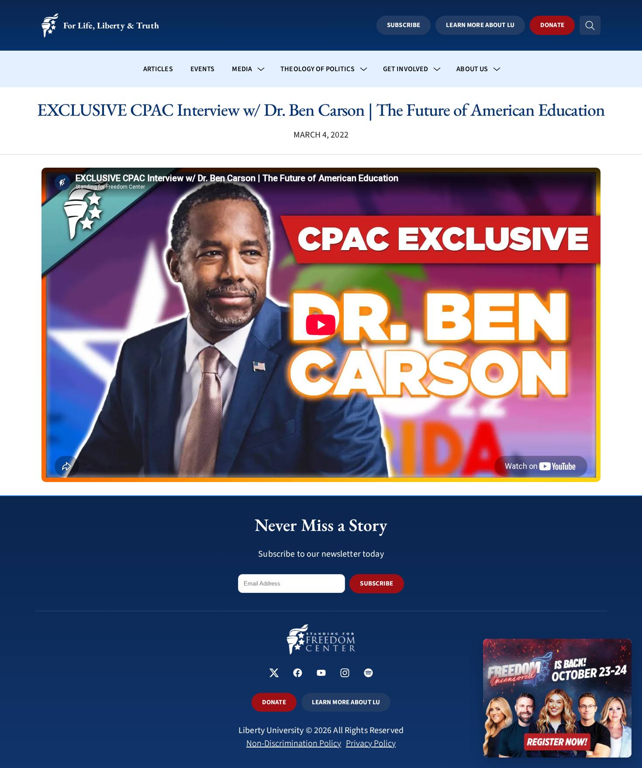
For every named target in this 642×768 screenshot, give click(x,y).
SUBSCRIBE (376, 583)
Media (242, 69)
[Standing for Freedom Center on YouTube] (321, 674)
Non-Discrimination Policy (293, 743)
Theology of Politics (317, 69)
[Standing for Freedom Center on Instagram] (344, 674)
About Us (472, 69)
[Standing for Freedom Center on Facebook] (297, 674)
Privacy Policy (371, 743)
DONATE (274, 702)
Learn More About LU (480, 25)
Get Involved (405, 69)
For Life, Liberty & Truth (111, 25)
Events (202, 69)
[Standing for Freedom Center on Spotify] (368, 674)
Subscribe (403, 25)
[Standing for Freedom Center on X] (274, 674)
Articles (158, 69)
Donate (552, 25)
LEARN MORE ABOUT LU (346, 702)
